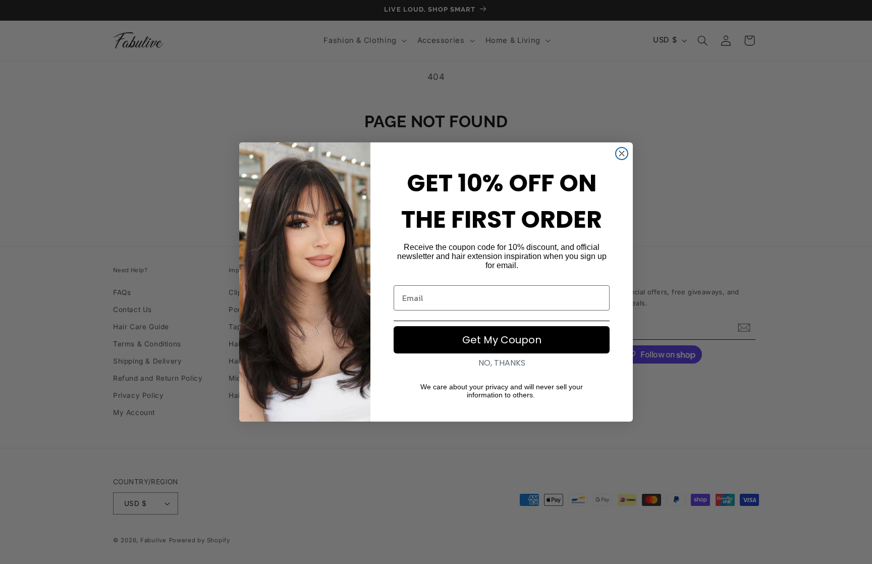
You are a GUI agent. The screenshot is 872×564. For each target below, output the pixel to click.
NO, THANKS (501, 363)
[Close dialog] (622, 153)
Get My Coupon (501, 340)
